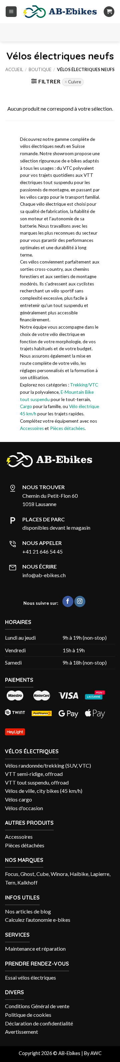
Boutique (40, 69)
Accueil (14, 69)
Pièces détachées (67, 428)
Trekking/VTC (84, 384)
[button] (11, 11)
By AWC (93, 1053)
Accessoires (32, 428)
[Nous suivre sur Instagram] (79, 601)
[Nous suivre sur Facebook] (67, 601)
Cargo (26, 406)
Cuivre (74, 81)
